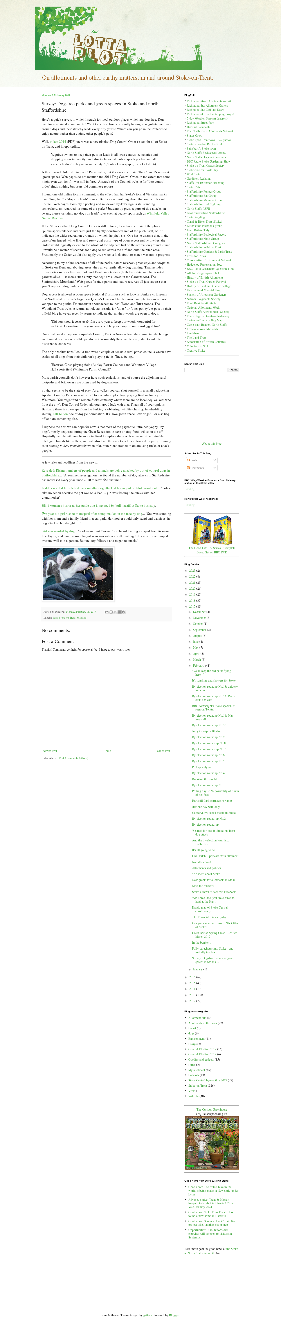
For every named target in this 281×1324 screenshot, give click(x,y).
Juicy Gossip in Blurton (206, 731)
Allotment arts (197, 1018)
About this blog (212, 443)
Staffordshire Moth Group (203, 238)
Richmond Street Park (200, 122)
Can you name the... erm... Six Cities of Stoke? (215, 925)
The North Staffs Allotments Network (210, 131)
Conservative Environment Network (209, 260)
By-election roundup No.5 (208, 761)
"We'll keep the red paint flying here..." (211, 672)
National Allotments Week (203, 307)
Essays (192, 1044)
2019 (192, 594)
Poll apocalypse (201, 767)
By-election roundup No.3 (208, 785)
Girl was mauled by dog (58, 531)
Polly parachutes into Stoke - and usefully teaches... (212, 950)
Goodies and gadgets (201, 1059)
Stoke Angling (196, 217)
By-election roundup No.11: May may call (212, 717)
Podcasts (193, 1075)
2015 (192, 983)
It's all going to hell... (205, 850)
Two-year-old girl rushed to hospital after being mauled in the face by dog (92, 513)
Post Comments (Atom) (73, 758)
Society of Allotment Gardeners (206, 294)
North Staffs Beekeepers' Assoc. (206, 152)
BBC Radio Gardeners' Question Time (210, 269)
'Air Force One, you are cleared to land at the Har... (213, 900)
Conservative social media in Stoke (214, 813)
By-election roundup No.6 (208, 755)
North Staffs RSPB (198, 208)
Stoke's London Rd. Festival (204, 144)
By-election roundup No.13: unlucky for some (215, 688)
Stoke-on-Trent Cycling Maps (205, 320)
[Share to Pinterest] (123, 612)
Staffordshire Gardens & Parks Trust (209, 251)
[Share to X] (115, 612)
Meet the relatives (203, 886)
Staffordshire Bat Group (201, 195)
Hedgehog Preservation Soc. (204, 264)
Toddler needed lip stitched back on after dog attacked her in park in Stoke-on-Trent (99, 488)
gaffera (147, 1315)
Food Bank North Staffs (201, 303)
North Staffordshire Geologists (206, 243)
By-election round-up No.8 (209, 743)
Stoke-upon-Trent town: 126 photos (209, 140)
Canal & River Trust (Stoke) (204, 221)
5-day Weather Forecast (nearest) (207, 118)
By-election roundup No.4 (208, 773)
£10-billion (60, 414)
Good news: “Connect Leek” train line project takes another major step (212, 1223)
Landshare (193, 333)
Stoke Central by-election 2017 (207, 1080)
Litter (191, 1065)
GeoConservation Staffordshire (206, 213)
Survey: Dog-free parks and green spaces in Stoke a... (213, 960)
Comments (197, 468)
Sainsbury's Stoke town (201, 148)
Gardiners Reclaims (199, 178)
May (196, 647)
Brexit (192, 1028)
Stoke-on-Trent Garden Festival (206, 281)
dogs (55, 617)
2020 (192, 588)
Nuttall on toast (201, 862)
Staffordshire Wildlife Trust (204, 247)
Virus (191, 1091)
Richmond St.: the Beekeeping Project (210, 114)
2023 (192, 570)
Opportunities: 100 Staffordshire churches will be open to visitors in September (210, 1233)
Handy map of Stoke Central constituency (210, 909)
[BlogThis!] (111, 612)
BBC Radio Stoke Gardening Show (209, 161)
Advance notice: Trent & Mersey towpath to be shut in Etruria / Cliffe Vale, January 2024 (211, 1203)
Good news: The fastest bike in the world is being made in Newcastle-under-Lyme (213, 1190)
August (198, 635)
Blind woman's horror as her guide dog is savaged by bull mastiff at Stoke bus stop (98, 505)
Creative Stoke (196, 350)
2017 (192, 606)
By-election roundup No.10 (209, 725)
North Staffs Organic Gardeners (206, 157)
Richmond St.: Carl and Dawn (205, 109)
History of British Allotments (205, 277)
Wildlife (81, 617)
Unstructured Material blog (203, 290)
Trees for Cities (196, 256)
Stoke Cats (193, 187)
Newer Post (50, 751)
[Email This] (107, 612)
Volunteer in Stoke (198, 346)
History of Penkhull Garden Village (209, 286)
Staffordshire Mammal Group (205, 200)
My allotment (196, 1070)
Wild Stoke (194, 174)
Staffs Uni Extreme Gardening (205, 183)
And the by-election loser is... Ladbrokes (210, 842)
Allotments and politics (206, 868)
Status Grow (194, 135)
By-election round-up (205, 824)
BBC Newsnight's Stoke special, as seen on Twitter (213, 708)
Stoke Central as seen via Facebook (214, 892)
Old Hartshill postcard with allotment (215, 856)
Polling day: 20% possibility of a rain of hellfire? (215, 793)
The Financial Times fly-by (209, 917)
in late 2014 (58, 141)
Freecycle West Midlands (202, 329)
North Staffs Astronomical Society (208, 312)
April (196, 653)
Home (107, 751)
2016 (192, 977)
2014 (192, 989)
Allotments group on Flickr (204, 273)
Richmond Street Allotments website (209, 101)
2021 (192, 582)
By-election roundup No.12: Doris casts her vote (213, 698)
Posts (193, 460)
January (198, 969)
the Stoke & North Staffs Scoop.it (211, 1251)
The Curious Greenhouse (211, 1109)
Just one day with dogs (206, 807)
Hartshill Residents (198, 127)
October (198, 623)
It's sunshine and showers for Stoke (214, 680)
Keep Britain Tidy (198, 230)
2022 (192, 576)
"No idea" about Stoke (206, 874)
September (200, 630)
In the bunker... (201, 942)
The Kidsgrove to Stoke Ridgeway (208, 316)
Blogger (174, 1315)
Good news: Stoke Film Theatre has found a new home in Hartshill (210, 1214)
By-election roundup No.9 (208, 737)
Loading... (190, 489)
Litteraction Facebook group (204, 226)
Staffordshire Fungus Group (204, 191)
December (199, 612)
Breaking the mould (204, 779)
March (197, 659)
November (200, 617)
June (196, 641)
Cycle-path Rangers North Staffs (207, 324)
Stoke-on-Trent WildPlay (202, 170)
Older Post (163, 751)
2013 (192, 995)
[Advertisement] (211, 406)
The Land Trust (196, 337)
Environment (196, 1038)
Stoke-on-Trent (67, 617)
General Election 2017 (202, 1049)
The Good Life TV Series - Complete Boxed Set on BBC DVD (212, 550)
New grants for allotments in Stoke (213, 880)
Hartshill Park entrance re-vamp (212, 800)
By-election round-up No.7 (209, 749)
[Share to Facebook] (119, 612)
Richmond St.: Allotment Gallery (207, 105)
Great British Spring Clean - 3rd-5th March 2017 (214, 935)
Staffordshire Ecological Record (206, 234)
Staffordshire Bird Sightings (204, 204)
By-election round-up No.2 (209, 818)
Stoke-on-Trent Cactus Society (206, 165)
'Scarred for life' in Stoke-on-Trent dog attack (213, 832)
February (199, 665)
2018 (192, 600)
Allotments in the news (202, 1023)
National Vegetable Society (203, 299)
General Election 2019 (202, 1054)
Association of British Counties (206, 342)
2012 (192, 1001)
